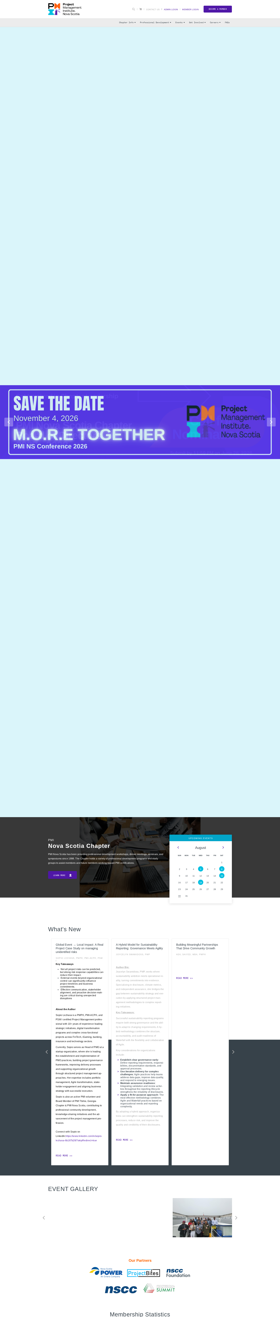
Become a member (218, 9)
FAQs (227, 22)
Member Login (190, 9)
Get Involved (196, 22)
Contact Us (153, 9)
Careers (214, 22)
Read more (140, 61)
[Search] (133, 9)
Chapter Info (126, 22)
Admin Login (171, 9)
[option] (140, 58)
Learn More (59, 875)
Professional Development (154, 22)
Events (179, 22)
